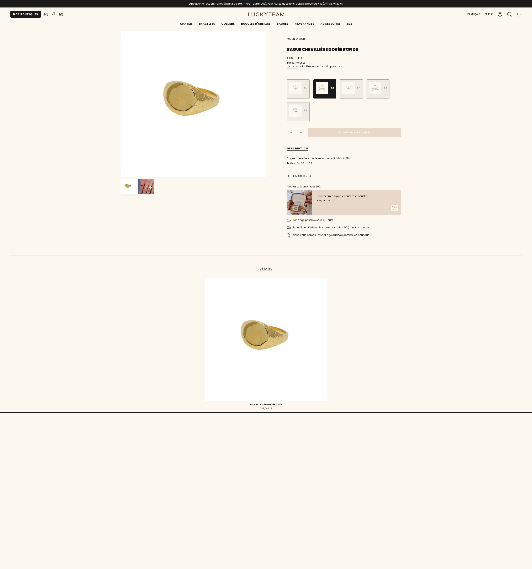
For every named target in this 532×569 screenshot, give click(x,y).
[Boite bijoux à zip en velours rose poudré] (299, 202)
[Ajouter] (394, 208)
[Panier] (519, 14)
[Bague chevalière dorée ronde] (266, 339)
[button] (207, 24)
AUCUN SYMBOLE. (296, 39)
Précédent (120, 104)
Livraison (292, 66)
